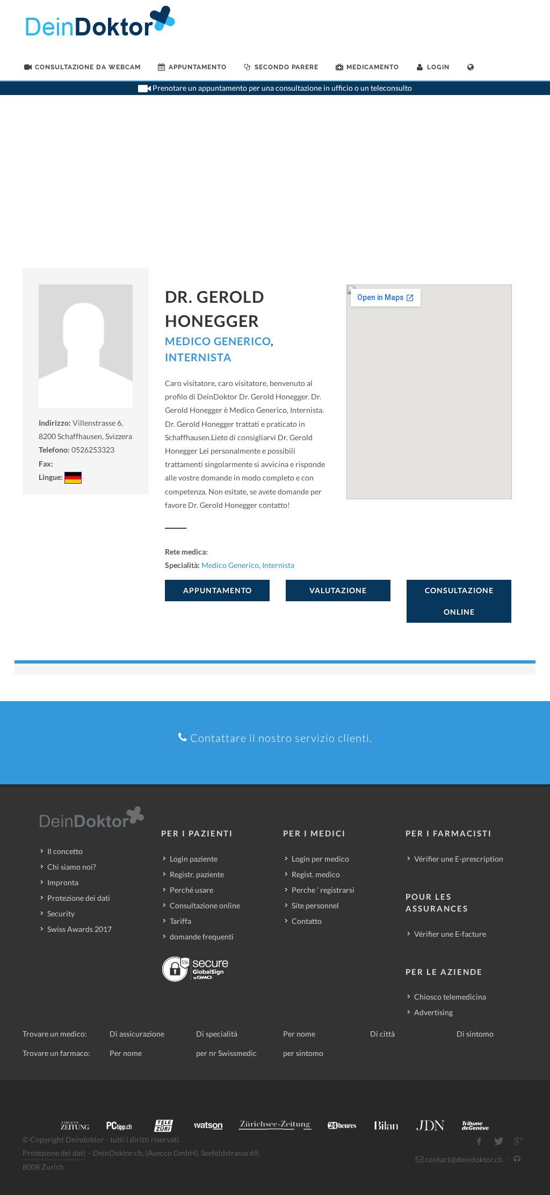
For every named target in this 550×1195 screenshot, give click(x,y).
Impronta (62, 882)
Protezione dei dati (78, 897)
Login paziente (194, 858)
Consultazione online (205, 905)
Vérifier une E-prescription (458, 858)
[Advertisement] (275, 188)
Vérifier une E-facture (450, 933)
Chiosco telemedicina (450, 996)
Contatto (307, 921)
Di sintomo (475, 1033)
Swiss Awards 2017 (79, 929)
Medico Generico (218, 340)
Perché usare (191, 889)
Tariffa (180, 921)
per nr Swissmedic (226, 1053)
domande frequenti (202, 936)
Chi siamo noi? (71, 866)
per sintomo (303, 1053)
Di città (382, 1033)
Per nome (299, 1033)
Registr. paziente (197, 874)
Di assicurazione (137, 1033)
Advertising (433, 1012)
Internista (198, 357)
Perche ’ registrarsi (323, 889)
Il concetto (65, 851)
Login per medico (320, 858)
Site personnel (315, 905)
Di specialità (216, 1033)
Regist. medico (316, 874)
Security (61, 913)
